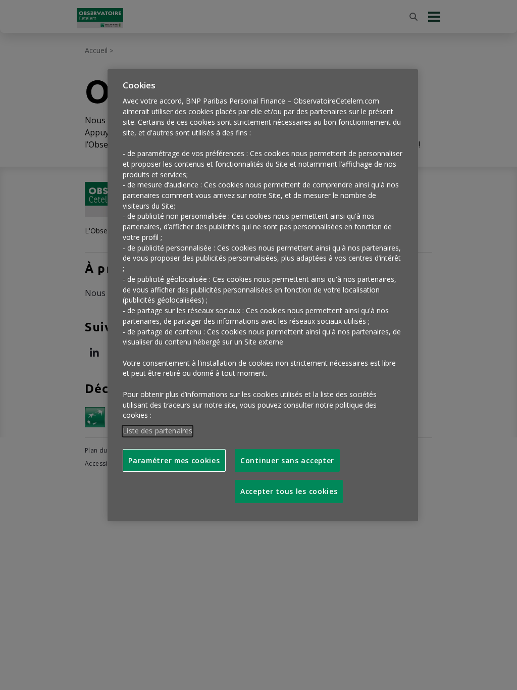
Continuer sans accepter (287, 460)
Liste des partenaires (157, 430)
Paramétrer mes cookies (174, 460)
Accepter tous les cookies (288, 491)
